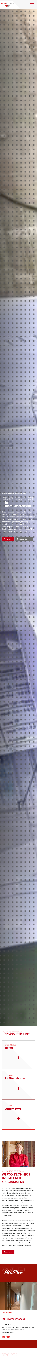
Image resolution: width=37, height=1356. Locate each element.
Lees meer (8, 1252)
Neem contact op (24, 539)
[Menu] (32, 4)
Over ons (7, 539)
